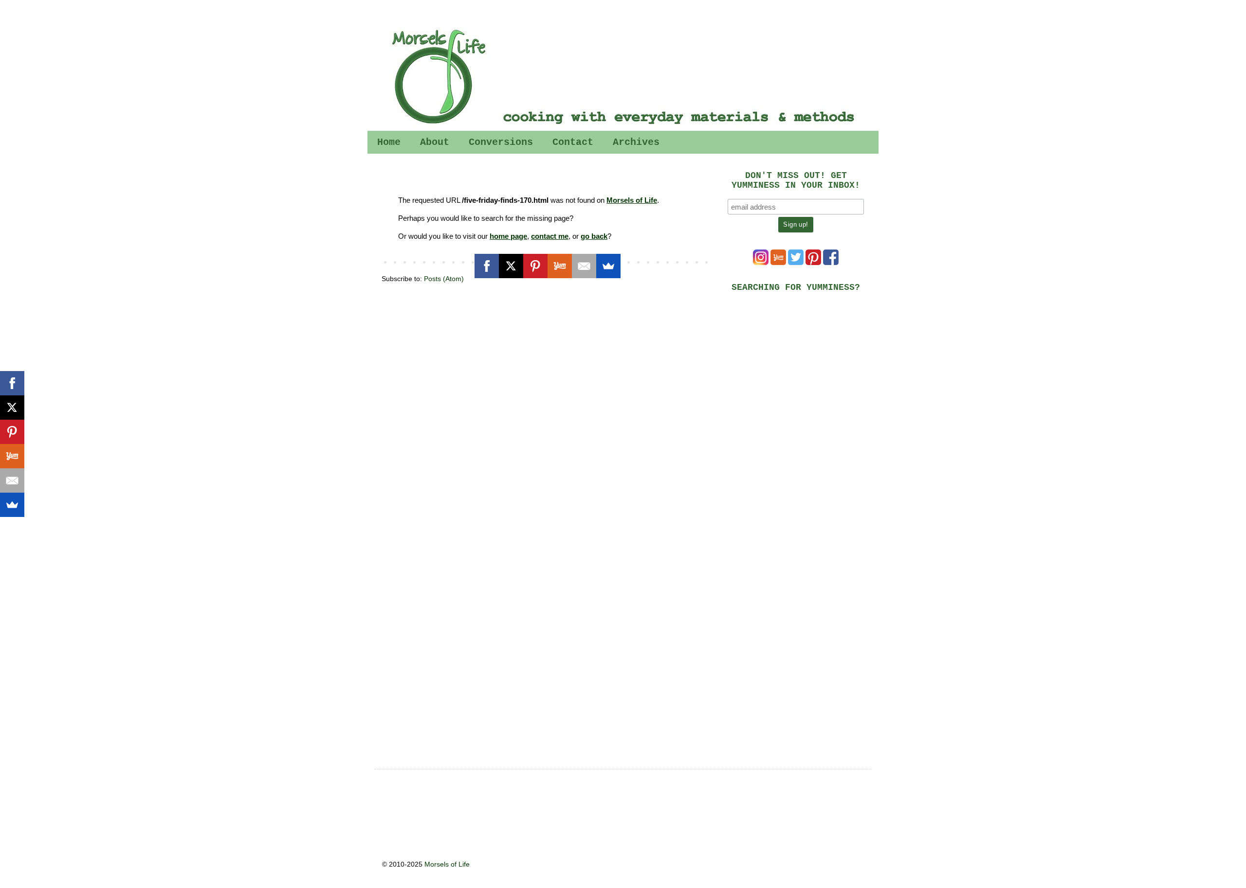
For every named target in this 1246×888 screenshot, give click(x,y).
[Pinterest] (535, 266)
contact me (549, 236)
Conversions (501, 142)
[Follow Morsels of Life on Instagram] (761, 262)
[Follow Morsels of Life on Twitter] (796, 262)
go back (594, 236)
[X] (511, 266)
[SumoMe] (608, 266)
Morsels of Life (631, 200)
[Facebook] (487, 266)
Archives (636, 142)
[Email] (584, 266)
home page (508, 236)
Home (389, 142)
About (434, 142)
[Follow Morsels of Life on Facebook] (831, 262)
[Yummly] (560, 266)
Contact (572, 142)
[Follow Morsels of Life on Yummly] (778, 262)
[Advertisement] (801, 367)
